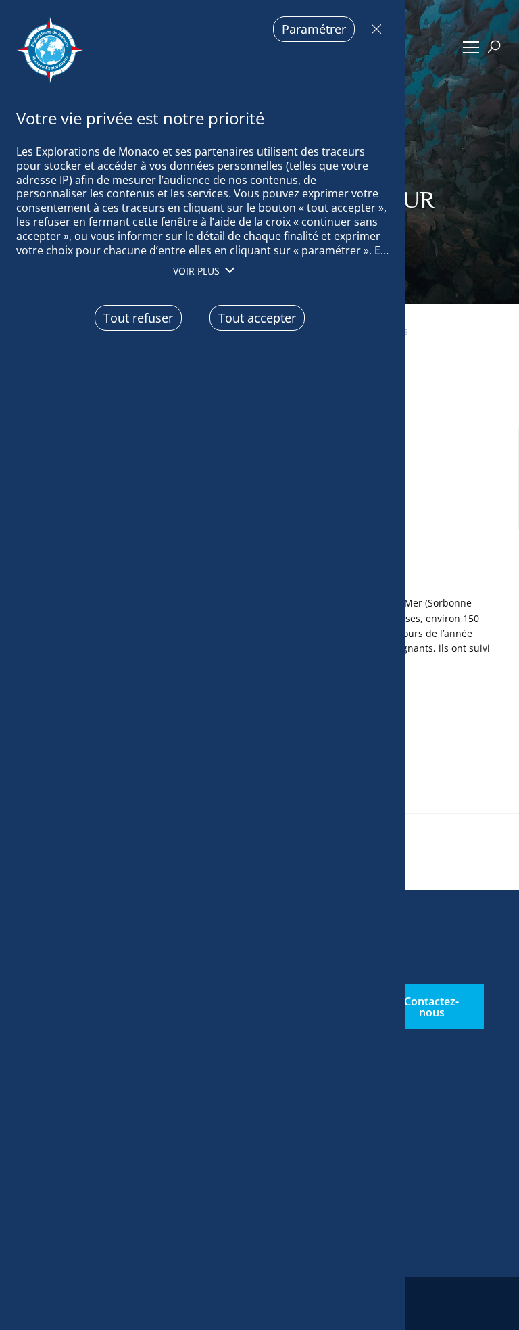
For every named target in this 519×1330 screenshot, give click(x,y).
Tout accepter (257, 318)
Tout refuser (373, 29)
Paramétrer (314, 29)
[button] (470, 47)
